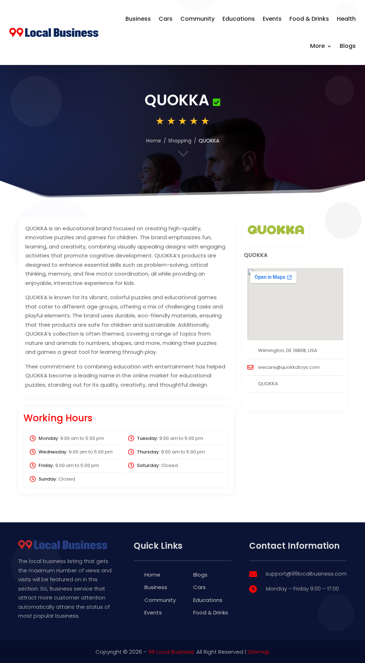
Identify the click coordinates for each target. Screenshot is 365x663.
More (317, 46)
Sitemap (258, 652)
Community (197, 19)
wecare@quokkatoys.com (289, 367)
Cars (166, 19)
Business (138, 19)
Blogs (348, 46)
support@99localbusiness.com (306, 573)
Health (346, 19)
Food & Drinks (309, 19)
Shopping (179, 140)
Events (272, 19)
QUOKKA (268, 383)
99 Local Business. (171, 652)
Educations (238, 19)
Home (153, 140)
